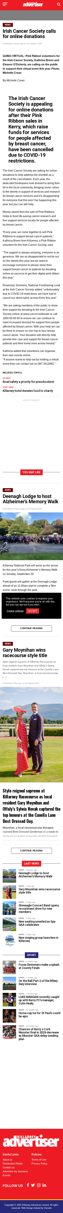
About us (7, 1159)
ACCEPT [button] (32, 611)
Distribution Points (13, 1163)
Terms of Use (39, 1159)
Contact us (9, 1167)
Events (6, 1175)
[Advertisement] (31, 435)
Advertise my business (15, 1171)
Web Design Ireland (30, 1208)
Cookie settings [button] (15, 611)
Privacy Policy (39, 1163)
